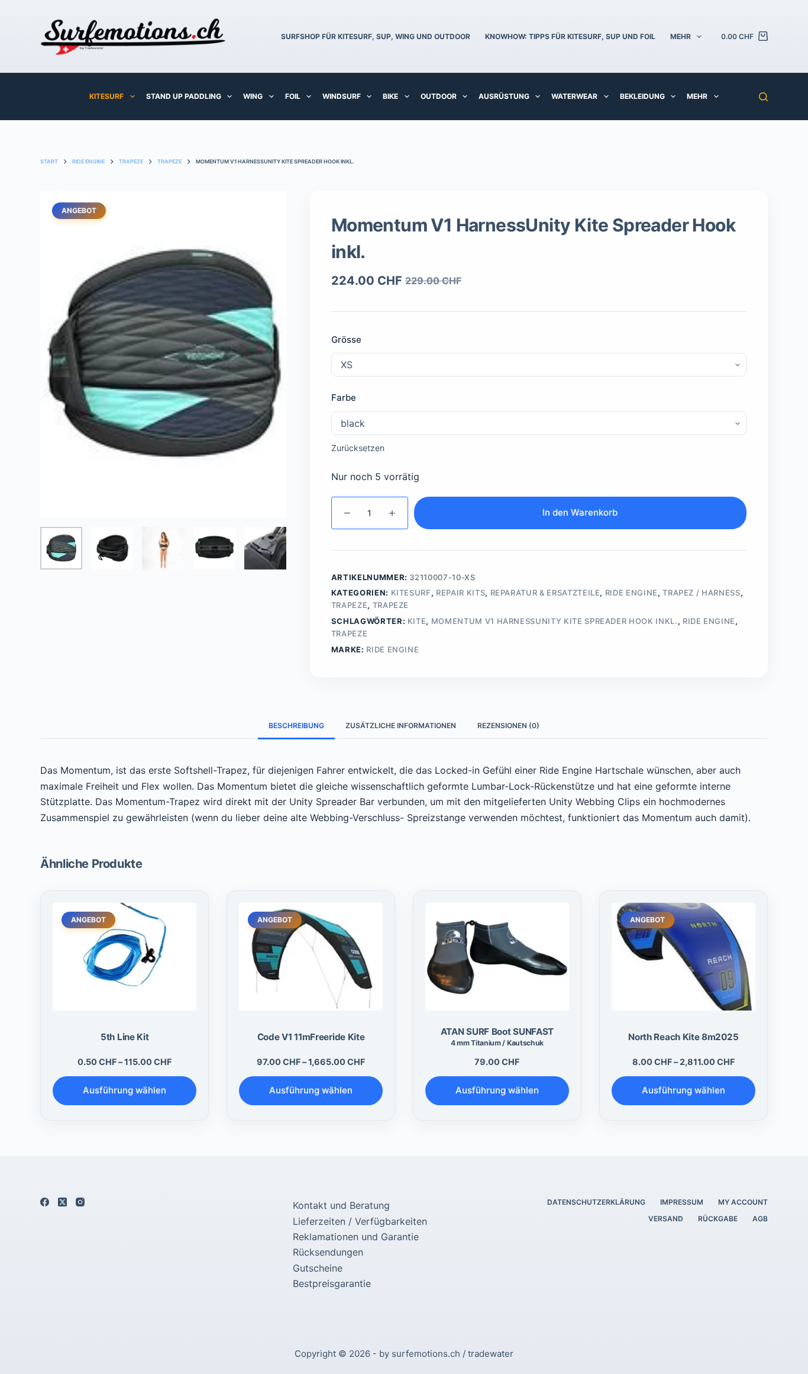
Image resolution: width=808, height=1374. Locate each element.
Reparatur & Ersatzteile (545, 592)
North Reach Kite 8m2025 (683, 1036)
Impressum (681, 1202)
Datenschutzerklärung (596, 1202)
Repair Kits (460, 592)
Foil (292, 96)
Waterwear (574, 96)
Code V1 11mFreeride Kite (311, 1036)
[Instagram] (80, 1202)
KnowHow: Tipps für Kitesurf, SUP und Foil (570, 36)
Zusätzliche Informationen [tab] (400, 725)
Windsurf (341, 96)
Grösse (346, 339)
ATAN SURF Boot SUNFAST (497, 1036)
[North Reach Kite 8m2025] (683, 957)
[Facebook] (44, 1202)
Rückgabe (718, 1218)
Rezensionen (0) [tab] (508, 725)
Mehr (680, 36)
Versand (665, 1218)
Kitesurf (106, 96)
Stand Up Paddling (183, 96)
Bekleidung (642, 96)
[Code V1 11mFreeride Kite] (311, 957)
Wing (253, 96)
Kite (417, 621)
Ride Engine (631, 592)
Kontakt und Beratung (341, 1205)
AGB (760, 1218)
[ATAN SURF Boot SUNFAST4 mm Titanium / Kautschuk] (497, 957)
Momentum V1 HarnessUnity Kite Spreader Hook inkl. (554, 621)
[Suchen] (763, 96)
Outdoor (439, 96)
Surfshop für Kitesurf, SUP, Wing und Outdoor (375, 36)
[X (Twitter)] (62, 1202)
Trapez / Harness (701, 592)
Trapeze (349, 605)
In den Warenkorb (580, 512)
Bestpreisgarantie (332, 1283)
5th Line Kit (124, 1036)
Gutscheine (317, 1268)
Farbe (343, 397)
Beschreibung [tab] (296, 725)
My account (743, 1202)
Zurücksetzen (357, 448)
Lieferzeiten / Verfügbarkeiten (360, 1221)
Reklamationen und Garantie (356, 1237)
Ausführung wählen (124, 1090)
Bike (390, 96)
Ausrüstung (504, 96)
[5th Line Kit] (124, 957)
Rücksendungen (328, 1252)
